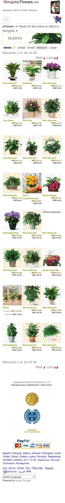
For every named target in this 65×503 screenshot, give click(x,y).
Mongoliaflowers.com (40, 382)
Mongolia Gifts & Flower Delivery (19, 10)
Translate (26, 480)
